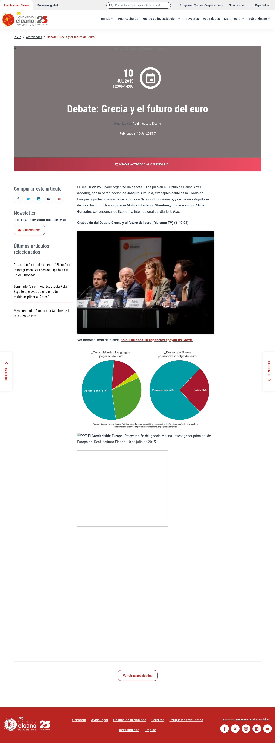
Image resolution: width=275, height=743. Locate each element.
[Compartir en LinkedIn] (38, 199)
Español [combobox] (260, 5)
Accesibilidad (129, 730)
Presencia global (47, 5)
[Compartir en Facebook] (18, 199)
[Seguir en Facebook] (224, 729)
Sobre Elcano (257, 18)
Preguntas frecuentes (186, 720)
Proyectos (192, 18)
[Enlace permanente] (59, 199)
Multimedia (232, 18)
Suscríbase (237, 5)
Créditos (157, 720)
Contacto (79, 720)
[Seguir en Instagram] (246, 729)
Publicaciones (128, 18)
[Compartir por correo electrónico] (49, 199)
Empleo (150, 730)
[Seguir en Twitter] (235, 729)
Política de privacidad (129, 720)
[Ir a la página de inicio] (29, 17)
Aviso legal (99, 720)
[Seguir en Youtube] (267, 729)
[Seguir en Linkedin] (256, 729)
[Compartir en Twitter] (28, 199)
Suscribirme (31, 230)
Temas (105, 18)
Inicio (17, 37)
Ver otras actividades (137, 676)
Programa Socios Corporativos (201, 5)
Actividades (211, 18)
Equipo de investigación (159, 18)
